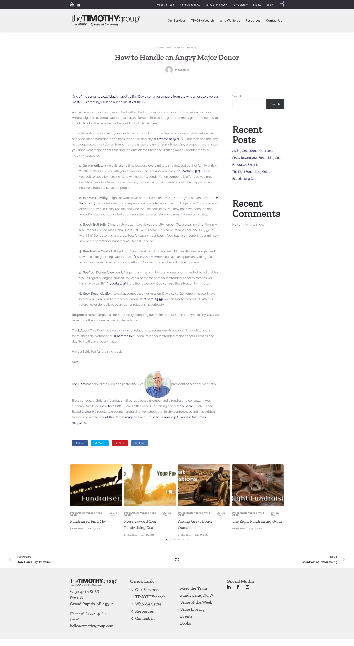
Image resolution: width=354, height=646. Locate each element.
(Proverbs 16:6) (124, 336)
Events (257, 4)
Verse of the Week (216, 4)
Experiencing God (244, 178)
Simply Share (183, 406)
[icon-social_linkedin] (79, 4)
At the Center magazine (122, 417)
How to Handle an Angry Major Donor (177, 57)
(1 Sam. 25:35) (153, 299)
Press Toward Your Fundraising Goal (256, 157)
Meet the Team (165, 4)
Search (237, 96)
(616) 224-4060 (93, 613)
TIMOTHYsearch (202, 20)
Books (270, 4)
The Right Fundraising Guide (251, 171)
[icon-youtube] (72, 4)
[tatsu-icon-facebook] (238, 587)
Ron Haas (183, 69)
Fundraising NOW (190, 4)
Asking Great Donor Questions (252, 150)
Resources (253, 20)
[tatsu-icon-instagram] (247, 587)
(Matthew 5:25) (191, 171)
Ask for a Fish (111, 406)
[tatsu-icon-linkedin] (229, 587)
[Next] (291, 500)
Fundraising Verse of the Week (177, 48)
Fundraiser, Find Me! (245, 164)
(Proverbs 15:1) (116, 283)
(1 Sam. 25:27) (143, 257)
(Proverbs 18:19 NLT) (168, 139)
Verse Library (240, 4)
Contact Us (274, 20)
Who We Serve (230, 20)
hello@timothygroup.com (91, 626)
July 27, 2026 (93, 528)
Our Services (177, 20)
